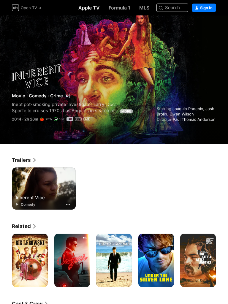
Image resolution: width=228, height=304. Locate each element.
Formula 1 (119, 8)
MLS (144, 8)
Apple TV (89, 8)
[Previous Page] (6, 260)
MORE (126, 111)
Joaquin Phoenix (187, 108)
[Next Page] (222, 260)
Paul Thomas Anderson (194, 119)
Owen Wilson (182, 114)
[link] (24, 160)
